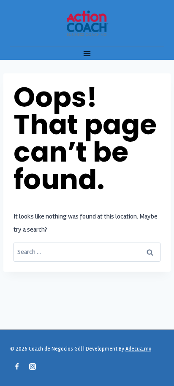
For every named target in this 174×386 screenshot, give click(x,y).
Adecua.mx (138, 349)
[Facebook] (17, 366)
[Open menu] (87, 53)
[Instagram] (32, 366)
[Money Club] (87, 23)
